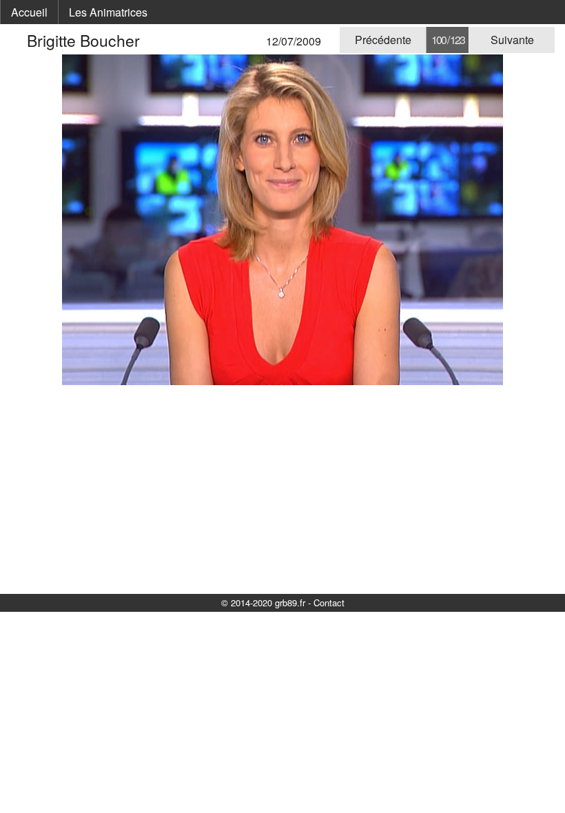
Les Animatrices (108, 12)
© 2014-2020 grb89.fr (263, 602)
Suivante (512, 40)
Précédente (383, 40)
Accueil (29, 12)
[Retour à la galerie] (18, 40)
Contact (329, 602)
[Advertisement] (282, 488)
